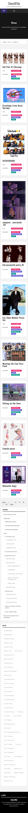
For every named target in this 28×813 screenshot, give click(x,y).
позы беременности (9, 679)
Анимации (7, 518)
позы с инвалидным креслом (11, 732)
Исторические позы (11, 551)
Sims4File (14, 3)
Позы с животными (17, 275)
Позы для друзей (11, 598)
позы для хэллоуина (9, 712)
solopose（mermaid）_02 (13, 223)
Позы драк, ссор (11, 540)
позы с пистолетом (9, 740)
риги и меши (7, 768)
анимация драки (8, 634)
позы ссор (18, 744)
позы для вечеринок (9, 699)
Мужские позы (15, 117)
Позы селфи (11, 583)
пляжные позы (16, 111)
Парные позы (15, 492)
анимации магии (8, 630)
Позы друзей (15, 78)
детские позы (18, 651)
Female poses (9, 448)
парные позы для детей (10, 671)
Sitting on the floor (12, 403)
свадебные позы (18, 768)
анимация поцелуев (9, 638)
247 (6, 504)
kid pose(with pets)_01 (13, 265)
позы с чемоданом (9, 752)
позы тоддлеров (18, 756)
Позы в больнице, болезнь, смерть (13, 607)
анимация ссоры (8, 642)
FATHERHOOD (9, 160)
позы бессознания (9, 683)
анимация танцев (8, 647)
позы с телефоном (9, 748)
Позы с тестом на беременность (13, 578)
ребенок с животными (10, 764)
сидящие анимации (19, 772)
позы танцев (7, 756)
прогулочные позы (9, 760)
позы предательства (9, 724)
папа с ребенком (16, 164)
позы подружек (16, 70)
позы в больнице (8, 687)
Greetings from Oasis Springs (13, 107)
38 (23, 502)
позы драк (20, 712)
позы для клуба (8, 703)
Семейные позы (11, 547)
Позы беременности (14, 566)
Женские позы (15, 232)
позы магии (7, 716)
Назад (3, 502)
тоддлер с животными (9, 776)
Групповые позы (16, 74)
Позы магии (11, 569)
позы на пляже (17, 716)
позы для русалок (17, 228)
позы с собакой (8, 744)
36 (15, 502)
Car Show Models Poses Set (13, 319)
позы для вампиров (9, 695)
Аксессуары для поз (10, 514)
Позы (13, 76)
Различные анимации (11, 529)
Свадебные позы (11, 602)
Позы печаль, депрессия (15, 573)
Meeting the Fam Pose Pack (13, 365)
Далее (11, 504)
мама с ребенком (8, 659)
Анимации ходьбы (10, 521)
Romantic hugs (10, 485)
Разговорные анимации (12, 525)
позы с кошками (8, 736)
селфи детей (7, 772)
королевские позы (9, 655)
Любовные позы (16, 490)
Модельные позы (16, 115)
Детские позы (15, 269)
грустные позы (8, 651)
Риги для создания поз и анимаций (11, 616)
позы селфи (7, 728)
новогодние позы (8, 663)
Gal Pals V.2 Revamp (12, 67)
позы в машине (16, 323)
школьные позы (8, 780)
